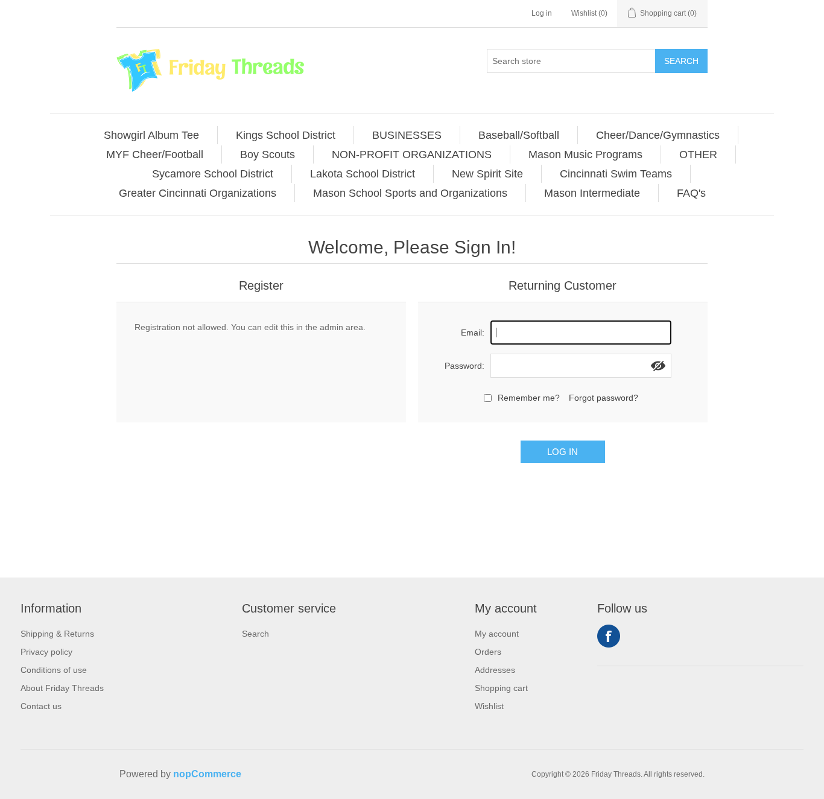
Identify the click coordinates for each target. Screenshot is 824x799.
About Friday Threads (62, 688)
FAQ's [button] (691, 193)
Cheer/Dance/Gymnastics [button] (658, 135)
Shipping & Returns (57, 633)
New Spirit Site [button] (487, 174)
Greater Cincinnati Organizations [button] (197, 193)
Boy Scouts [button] (267, 154)
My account (497, 633)
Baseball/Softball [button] (518, 135)
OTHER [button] (698, 154)
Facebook (608, 636)
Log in (541, 13)
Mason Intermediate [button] (592, 193)
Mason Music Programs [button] (585, 154)
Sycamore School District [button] (212, 174)
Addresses (495, 670)
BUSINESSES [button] (407, 135)
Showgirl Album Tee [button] (151, 135)
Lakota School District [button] (362, 174)
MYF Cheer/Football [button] (154, 154)
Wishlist (489, 706)
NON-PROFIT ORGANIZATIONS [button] (412, 154)
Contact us (41, 706)
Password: (464, 366)
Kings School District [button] (285, 135)
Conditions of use (54, 670)
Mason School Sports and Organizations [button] (410, 193)
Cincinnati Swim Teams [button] (616, 174)
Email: (472, 332)
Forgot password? (603, 398)
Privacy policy (46, 652)
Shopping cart (501, 688)
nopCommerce (207, 774)
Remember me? (529, 398)
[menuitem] (152, 135)
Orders (488, 652)
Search (681, 61)
